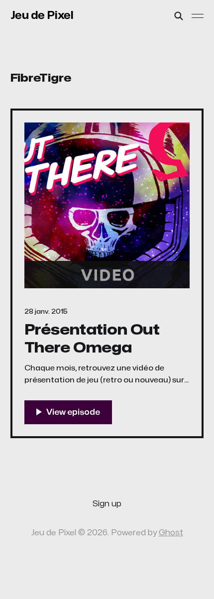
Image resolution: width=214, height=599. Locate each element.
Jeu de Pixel (42, 15)
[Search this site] (178, 15)
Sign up (107, 504)
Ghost (171, 533)
